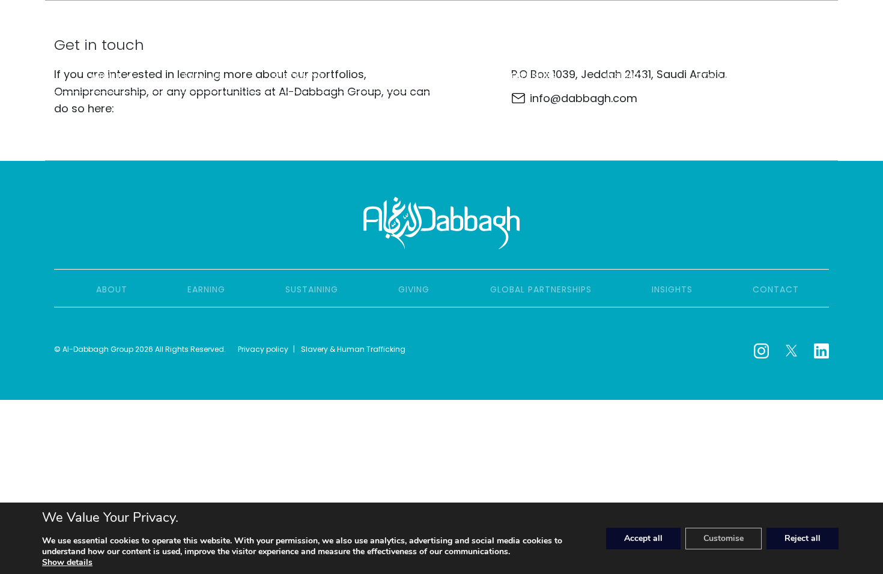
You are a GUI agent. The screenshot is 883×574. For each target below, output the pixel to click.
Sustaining (298, 76)
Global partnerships (505, 76)
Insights (625, 76)
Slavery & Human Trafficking (353, 349)
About (106, 76)
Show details (67, 562)
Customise (723, 538)
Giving (389, 76)
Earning (203, 76)
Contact (719, 76)
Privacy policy (263, 349)
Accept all (643, 538)
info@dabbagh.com (583, 98)
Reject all (802, 538)
